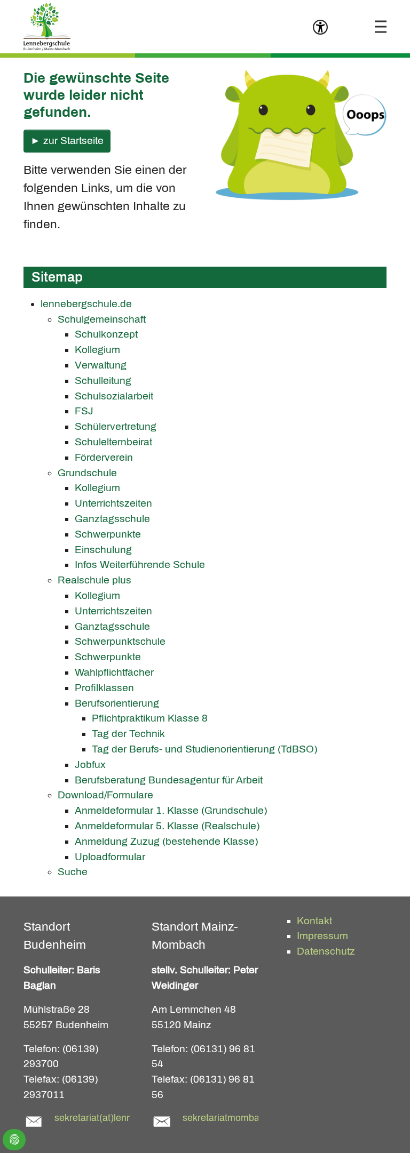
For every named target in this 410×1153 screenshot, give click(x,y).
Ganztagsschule (112, 518)
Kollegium (97, 349)
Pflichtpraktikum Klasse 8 (150, 718)
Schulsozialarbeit (114, 396)
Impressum (322, 935)
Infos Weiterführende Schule (140, 564)
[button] (320, 29)
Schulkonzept (106, 334)
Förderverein (104, 457)
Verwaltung (101, 365)
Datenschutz (326, 951)
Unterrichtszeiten (113, 503)
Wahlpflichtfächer (114, 672)
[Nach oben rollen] (383, 1126)
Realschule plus (94, 580)
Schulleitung (103, 380)
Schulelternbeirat (113, 441)
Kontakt (314, 920)
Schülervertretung (115, 426)
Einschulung (103, 549)
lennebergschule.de (86, 303)
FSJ (84, 411)
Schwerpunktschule (120, 641)
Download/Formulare (105, 794)
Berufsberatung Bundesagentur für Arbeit (169, 780)
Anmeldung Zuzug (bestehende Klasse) (166, 841)
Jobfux (90, 764)
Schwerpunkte (108, 534)
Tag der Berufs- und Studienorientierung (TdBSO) (204, 749)
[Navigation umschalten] (381, 27)
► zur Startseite (67, 140)
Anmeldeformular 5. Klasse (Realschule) (167, 825)
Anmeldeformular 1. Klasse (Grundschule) (171, 810)
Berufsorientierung (117, 703)
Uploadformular (110, 856)
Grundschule (87, 472)
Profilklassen (104, 687)
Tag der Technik (128, 733)
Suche (73, 871)
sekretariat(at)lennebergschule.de (126, 1118)
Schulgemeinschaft (102, 319)
